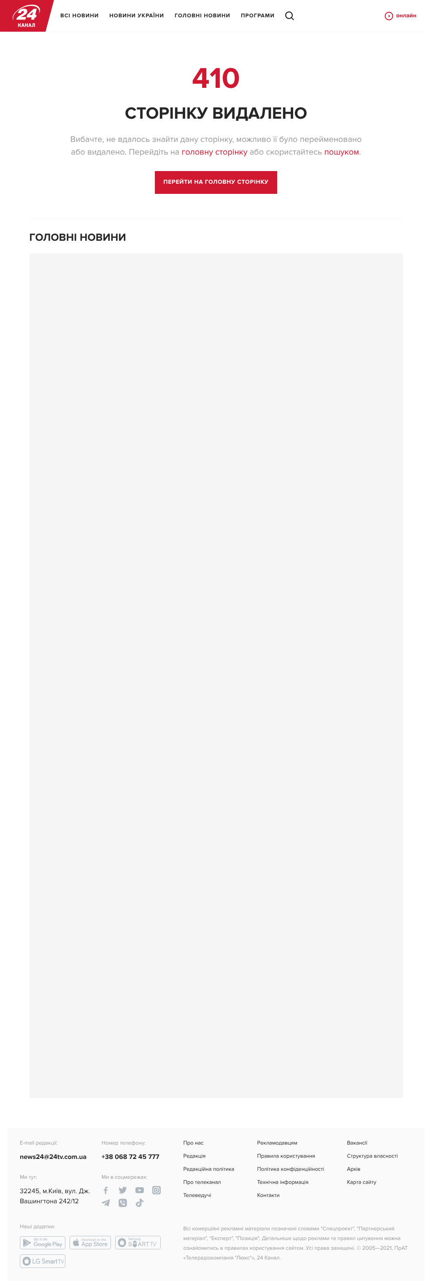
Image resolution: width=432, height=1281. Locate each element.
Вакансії (357, 1143)
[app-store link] (90, 1242)
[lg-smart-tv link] (42, 1261)
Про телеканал (202, 1182)
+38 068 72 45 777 (130, 1157)
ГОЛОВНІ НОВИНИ (202, 15)
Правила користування (286, 1156)
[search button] (289, 16)
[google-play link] (42, 1242)
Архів (353, 1169)
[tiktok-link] (139, 1203)
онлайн (406, 15)
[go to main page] (216, 182)
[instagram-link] (156, 1190)
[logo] (26, 16)
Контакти (268, 1195)
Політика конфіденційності (290, 1169)
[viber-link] (123, 1203)
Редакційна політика (209, 1169)
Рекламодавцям (277, 1143)
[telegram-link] (106, 1203)
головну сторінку (214, 152)
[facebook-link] (106, 1190)
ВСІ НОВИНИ (79, 15)
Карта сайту (361, 1182)
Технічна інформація (282, 1182)
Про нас (194, 1143)
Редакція (195, 1156)
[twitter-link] (123, 1190)
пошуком (341, 152)
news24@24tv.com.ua (53, 1157)
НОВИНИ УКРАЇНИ (136, 15)
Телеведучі (197, 1195)
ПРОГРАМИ (258, 15)
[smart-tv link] (138, 1242)
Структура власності (372, 1156)
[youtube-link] (139, 1190)
